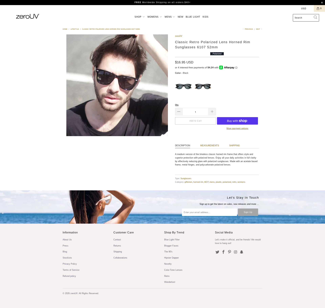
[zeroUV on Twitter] (217, 252)
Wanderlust (169, 282)
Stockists (67, 257)
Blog (65, 251)
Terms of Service (71, 270)
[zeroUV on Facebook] (223, 252)
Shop (138, 17)
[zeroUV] (27, 16)
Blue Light (193, 17)
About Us (67, 239)
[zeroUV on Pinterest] (229, 252)
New (180, 17)
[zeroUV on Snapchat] (241, 252)
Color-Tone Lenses (173, 270)
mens (212, 182)
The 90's (168, 251)
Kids (206, 17)
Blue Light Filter (172, 239)
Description (182, 145)
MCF (206, 182)
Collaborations (120, 257)
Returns (117, 245)
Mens (169, 17)
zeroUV (178, 36)
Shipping (234, 145)
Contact (117, 239)
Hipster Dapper (171, 257)
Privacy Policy (70, 264)
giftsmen (188, 182)
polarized (227, 182)
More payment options (237, 128)
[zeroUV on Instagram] (235, 252)
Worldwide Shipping (151, 2)
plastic (219, 182)
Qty (177, 105)
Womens (153, 17)
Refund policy (69, 276)
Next (258, 29)
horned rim (198, 182)
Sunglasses (185, 178)
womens (241, 182)
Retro (166, 276)
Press (65, 245)
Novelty (168, 264)
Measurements (209, 145)
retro (234, 182)
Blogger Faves (171, 245)
